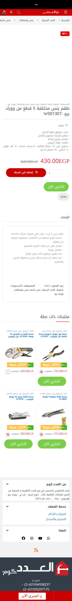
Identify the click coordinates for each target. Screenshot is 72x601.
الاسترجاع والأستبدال (56, 519)
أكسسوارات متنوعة (61, 104)
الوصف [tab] (64, 218)
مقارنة (61, 125)
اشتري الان (31, 596)
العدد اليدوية (48, 20)
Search (18, 12)
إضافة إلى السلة (23, 172)
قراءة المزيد (8, 372)
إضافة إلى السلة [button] (41, 372)
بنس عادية (35, 104)
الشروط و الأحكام (57, 514)
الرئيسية (65, 20)
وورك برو (12, 104)
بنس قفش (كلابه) (14, 331)
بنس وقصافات (26, 20)
